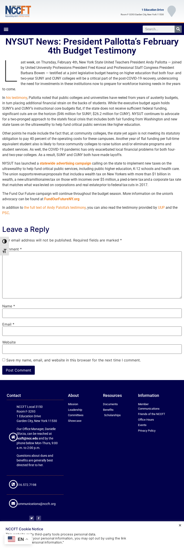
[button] (6, 29)
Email (8, 324)
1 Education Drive (153, 9)
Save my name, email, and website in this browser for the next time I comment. (73, 360)
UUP (161, 207)
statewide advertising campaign (65, 163)
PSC (5, 213)
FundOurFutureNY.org (61, 199)
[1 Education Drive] (171, 11)
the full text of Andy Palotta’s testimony (55, 207)
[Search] (178, 29)
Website (9, 342)
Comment (12, 249)
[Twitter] (31, 518)
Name (8, 306)
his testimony (16, 98)
